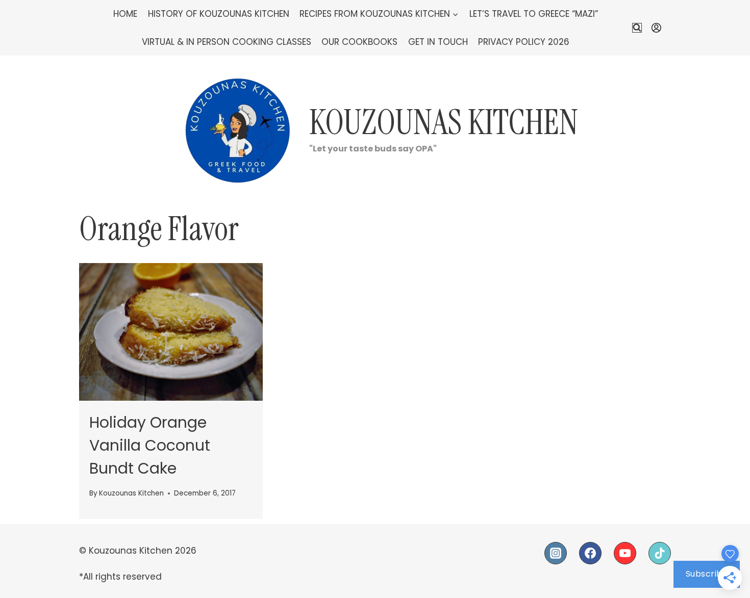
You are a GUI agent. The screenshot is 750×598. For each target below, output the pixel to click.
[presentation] (171, 332)
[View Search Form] (637, 28)
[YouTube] (625, 553)
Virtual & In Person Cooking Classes (226, 42)
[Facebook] (590, 553)
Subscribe (707, 574)
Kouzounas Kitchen (131, 493)
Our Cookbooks (359, 42)
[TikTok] (659, 553)
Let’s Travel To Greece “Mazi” (533, 14)
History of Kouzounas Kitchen (218, 14)
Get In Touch (438, 42)
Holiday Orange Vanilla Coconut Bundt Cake (149, 445)
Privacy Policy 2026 (523, 42)
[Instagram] (555, 553)
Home (125, 14)
